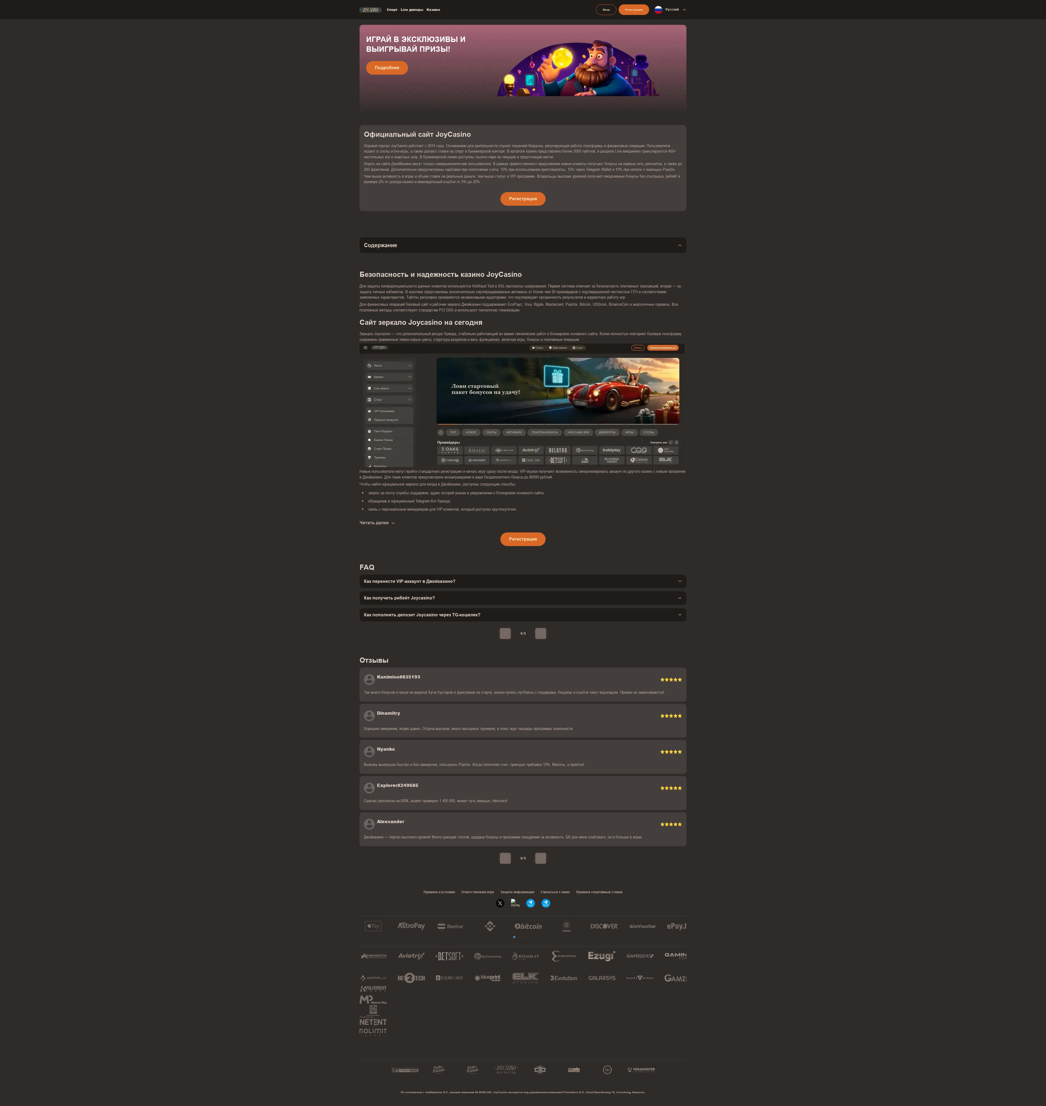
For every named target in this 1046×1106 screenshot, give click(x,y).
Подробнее (387, 67)
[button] (514, 937)
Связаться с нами (555, 892)
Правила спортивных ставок (599, 892)
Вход (606, 9)
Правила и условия (439, 892)
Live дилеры (412, 10)
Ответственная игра (477, 892)
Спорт (392, 10)
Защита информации (517, 892)
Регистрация (634, 9)
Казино (433, 10)
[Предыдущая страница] (505, 633)
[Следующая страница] (540, 633)
